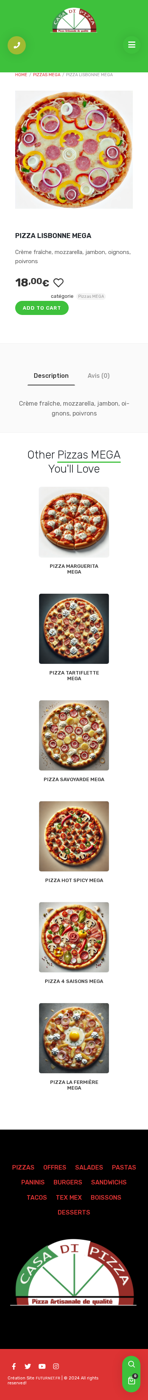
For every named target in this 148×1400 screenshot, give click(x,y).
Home (21, 74)
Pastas (124, 1167)
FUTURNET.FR (48, 1378)
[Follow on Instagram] (56, 1366)
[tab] (51, 375)
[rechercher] (131, 1365)
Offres (54, 1167)
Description (51, 375)
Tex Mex (69, 1197)
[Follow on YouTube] (42, 1366)
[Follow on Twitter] (28, 1366)
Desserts (74, 1212)
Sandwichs (109, 1182)
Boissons (106, 1197)
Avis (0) (99, 375)
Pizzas (23, 1167)
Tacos (37, 1197)
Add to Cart (42, 308)
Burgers (68, 1182)
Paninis (33, 1182)
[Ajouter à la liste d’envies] (58, 283)
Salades (89, 1167)
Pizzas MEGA (46, 74)
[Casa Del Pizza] (74, 20)
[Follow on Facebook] (14, 1366)
